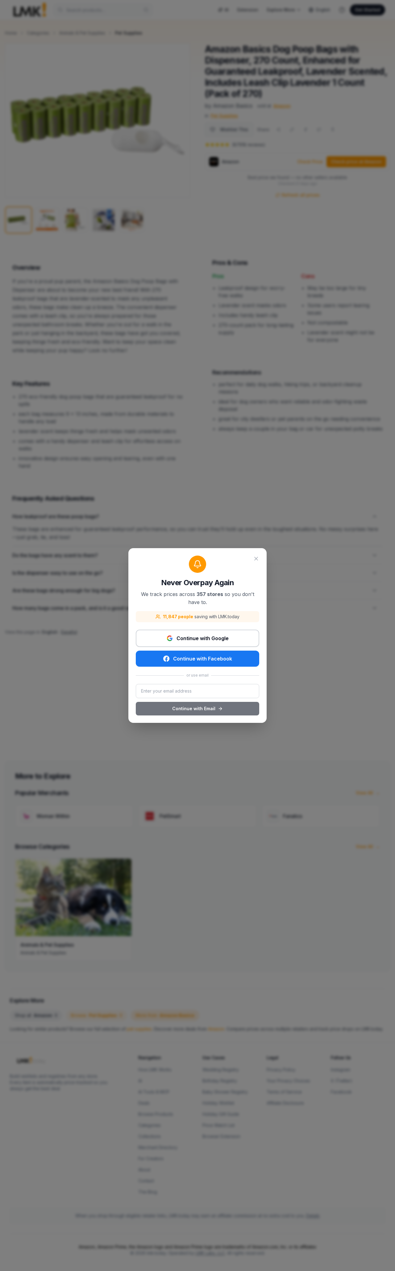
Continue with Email (193, 708)
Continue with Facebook (202, 659)
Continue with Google (203, 638)
